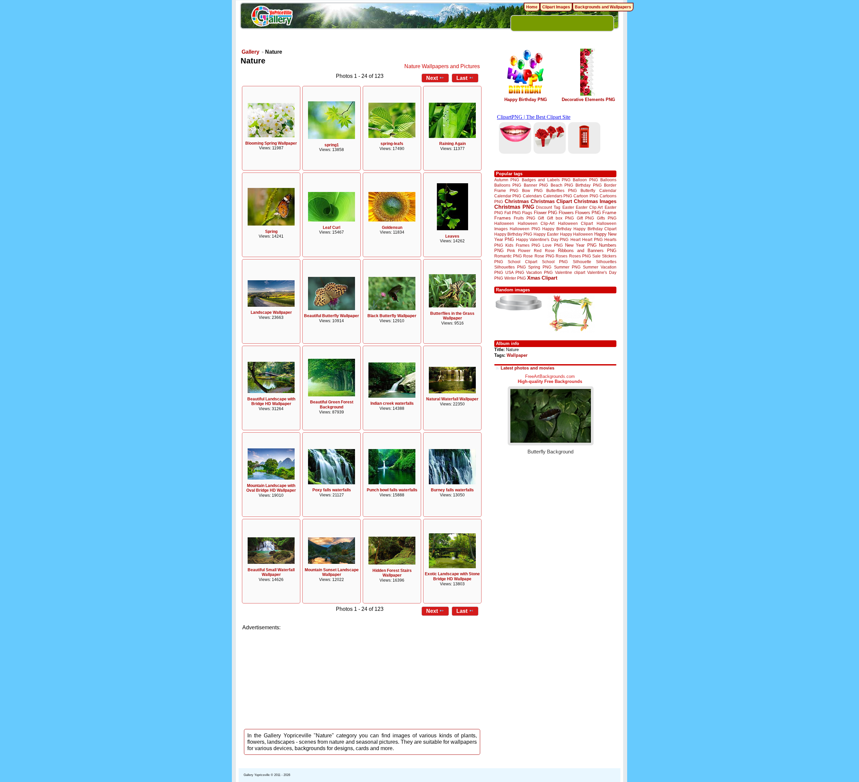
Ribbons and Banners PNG (587, 250)
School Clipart (522, 261)
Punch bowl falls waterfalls (392, 490)
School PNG (555, 261)
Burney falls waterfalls (452, 490)
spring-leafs (392, 143)
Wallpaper (517, 355)
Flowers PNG (588, 212)
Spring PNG (539, 267)
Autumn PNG (506, 180)
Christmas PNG (514, 207)
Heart (575, 239)
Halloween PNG (525, 229)
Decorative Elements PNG (588, 99)
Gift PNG (585, 218)
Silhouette (582, 261)
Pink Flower (518, 250)
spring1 (331, 145)
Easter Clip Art (589, 207)
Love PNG (552, 245)
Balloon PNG (585, 180)
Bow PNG (532, 190)
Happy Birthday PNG (525, 99)
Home (532, 7)
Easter (568, 207)
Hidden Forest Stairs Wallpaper (392, 573)
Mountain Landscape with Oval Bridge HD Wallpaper (271, 488)
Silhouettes (606, 261)
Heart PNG (592, 239)
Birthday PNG (588, 185)
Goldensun (392, 227)
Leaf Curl (331, 227)
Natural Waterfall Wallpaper (452, 399)
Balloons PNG (507, 185)
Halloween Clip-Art (536, 223)
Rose (528, 256)
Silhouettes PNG (510, 267)
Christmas (517, 201)
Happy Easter (546, 234)
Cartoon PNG (585, 196)
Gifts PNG (606, 218)
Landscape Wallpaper (271, 312)
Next (432, 78)
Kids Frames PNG (522, 245)
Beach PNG (562, 185)
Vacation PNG (539, 272)
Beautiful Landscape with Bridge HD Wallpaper (271, 401)
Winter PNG (515, 278)
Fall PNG (512, 212)
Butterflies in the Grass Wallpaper (452, 316)
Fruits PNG (524, 218)
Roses (561, 256)
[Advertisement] (362, 678)
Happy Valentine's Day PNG (542, 239)
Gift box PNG (560, 218)
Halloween (504, 223)
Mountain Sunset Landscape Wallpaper (332, 572)
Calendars (532, 196)
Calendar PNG (507, 196)
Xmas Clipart (542, 278)
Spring (271, 231)
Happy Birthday (556, 229)
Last (461, 78)
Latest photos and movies (527, 368)
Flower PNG (545, 212)
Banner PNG (536, 185)
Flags (527, 212)
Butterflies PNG (561, 190)
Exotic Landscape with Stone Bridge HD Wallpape (452, 576)
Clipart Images (556, 7)
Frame (609, 212)
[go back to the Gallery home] (272, 17)
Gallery (250, 52)
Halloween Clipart (575, 223)
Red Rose (544, 250)
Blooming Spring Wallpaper (271, 143)
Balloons (608, 180)
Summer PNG (567, 267)
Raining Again (452, 143)
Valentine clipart (570, 272)
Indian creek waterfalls (392, 403)
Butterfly (587, 190)
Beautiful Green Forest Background (331, 404)
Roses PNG (580, 256)
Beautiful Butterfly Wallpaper (331, 315)
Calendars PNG (557, 196)
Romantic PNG (508, 256)
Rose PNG (544, 256)
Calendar (607, 190)
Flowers (566, 212)
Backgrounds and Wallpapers (603, 7)
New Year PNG (581, 245)
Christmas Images (595, 201)
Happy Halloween (576, 234)
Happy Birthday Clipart (594, 229)
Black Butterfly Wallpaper (391, 315)
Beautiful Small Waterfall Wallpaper (271, 572)
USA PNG (514, 272)
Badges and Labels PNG (546, 180)
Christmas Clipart (551, 201)
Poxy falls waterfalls (331, 490)
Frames (502, 218)
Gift (541, 218)
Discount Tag (548, 207)
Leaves (452, 236)
